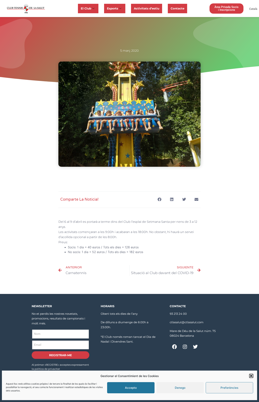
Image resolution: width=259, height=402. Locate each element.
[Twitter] (195, 346)
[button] (251, 376)
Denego (180, 388)
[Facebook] (174, 346)
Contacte (177, 8)
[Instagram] (185, 346)
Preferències (229, 388)
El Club (86, 8)
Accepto (131, 388)
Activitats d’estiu (146, 8)
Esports (112, 8)
